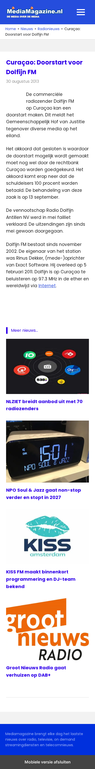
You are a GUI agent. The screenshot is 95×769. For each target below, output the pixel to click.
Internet (47, 286)
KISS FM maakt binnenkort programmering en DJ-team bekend (40, 579)
